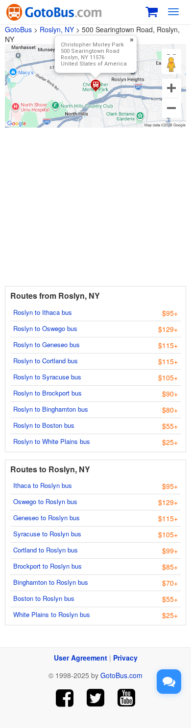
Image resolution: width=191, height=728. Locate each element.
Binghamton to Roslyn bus (50, 582)
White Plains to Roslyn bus (51, 614)
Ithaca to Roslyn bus (42, 485)
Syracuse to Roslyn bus (47, 533)
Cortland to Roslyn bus (45, 549)
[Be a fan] (64, 697)
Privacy (125, 657)
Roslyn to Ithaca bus (42, 312)
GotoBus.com (121, 675)
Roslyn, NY (57, 29)
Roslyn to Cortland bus (45, 360)
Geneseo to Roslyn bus (46, 517)
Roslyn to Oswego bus (45, 328)
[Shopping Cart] (152, 10)
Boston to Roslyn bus (43, 598)
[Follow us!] (95, 697)
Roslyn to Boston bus (43, 425)
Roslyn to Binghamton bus (50, 409)
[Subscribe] (126, 697)
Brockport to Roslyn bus (47, 566)
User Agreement (80, 657)
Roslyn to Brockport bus (47, 392)
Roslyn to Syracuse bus (47, 376)
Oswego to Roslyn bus (45, 501)
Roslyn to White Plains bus (51, 441)
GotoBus (18, 29)
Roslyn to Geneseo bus (46, 344)
